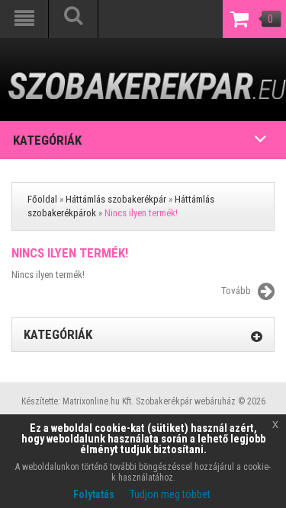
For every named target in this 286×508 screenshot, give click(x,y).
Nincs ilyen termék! (141, 213)
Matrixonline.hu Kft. (98, 401)
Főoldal (42, 199)
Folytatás (93, 494)
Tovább (236, 290)
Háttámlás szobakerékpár (116, 199)
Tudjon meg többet (170, 494)
